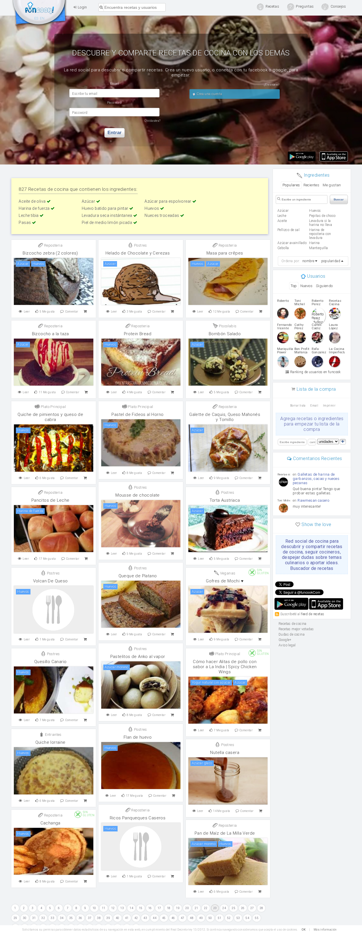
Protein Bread (137, 333)
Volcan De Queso (50, 581)
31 (34, 918)
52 (229, 918)
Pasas (25, 222)
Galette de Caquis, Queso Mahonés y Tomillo (224, 417)
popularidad (330, 261)
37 (90, 918)
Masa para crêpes (224, 253)
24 (224, 908)
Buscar (339, 199)
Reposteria (53, 245)
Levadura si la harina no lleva (320, 223)
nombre (308, 261)
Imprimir (329, 405)
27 (252, 908)
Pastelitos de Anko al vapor (137, 656)
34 (62, 918)
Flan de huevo (138, 737)
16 (150, 908)
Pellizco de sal (288, 230)
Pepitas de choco (322, 216)
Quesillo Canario (50, 661)
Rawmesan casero (313, 500)
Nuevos (306, 286)
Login (82, 7)
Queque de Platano (137, 575)
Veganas (227, 573)
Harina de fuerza (35, 208)
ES (36, 18)
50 (210, 918)
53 (238, 918)
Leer (27, 311)
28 (261, 908)
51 (219, 918)
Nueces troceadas (162, 215)
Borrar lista (298, 405)
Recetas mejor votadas (296, 629)
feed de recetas (312, 614)
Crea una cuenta (209, 94)
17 (159, 908)
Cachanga (50, 823)
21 (196, 908)
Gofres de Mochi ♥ (225, 581)
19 (178, 908)
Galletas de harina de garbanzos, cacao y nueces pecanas (316, 478)
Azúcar (89, 201)
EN (42, 18)
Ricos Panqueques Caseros (138, 817)
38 (99, 918)
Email (314, 405)
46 (173, 918)
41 (127, 918)
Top (294, 286)
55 (256, 918)
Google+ (285, 640)
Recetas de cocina (39, 13)
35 (71, 918)
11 (103, 908)
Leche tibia (29, 215)
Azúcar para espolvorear (168, 201)
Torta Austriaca (225, 500)
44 (154, 918)
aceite (282, 221)
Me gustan (332, 185)
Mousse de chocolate (137, 495)
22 (206, 908)
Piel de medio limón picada (107, 222)
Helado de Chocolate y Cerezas (137, 253)
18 (169, 908)
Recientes (311, 185)
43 (145, 918)
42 (136, 918)
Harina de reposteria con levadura (320, 234)
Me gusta (47, 311)
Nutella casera (224, 752)
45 (164, 918)
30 (25, 918)
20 (187, 908)
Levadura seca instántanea (107, 215)
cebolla (283, 248)
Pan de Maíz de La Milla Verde (225, 833)
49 (201, 918)
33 (52, 918)
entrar (114, 132)
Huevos (152, 208)
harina (314, 243)
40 (117, 918)
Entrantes (53, 734)
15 (141, 908)
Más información (325, 929)
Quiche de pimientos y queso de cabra (50, 417)
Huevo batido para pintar (105, 208)
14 (131, 908)
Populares (291, 185)
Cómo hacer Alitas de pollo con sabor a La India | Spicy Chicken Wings (225, 666)
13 (122, 908)
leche (281, 216)
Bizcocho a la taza (50, 333)
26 (243, 908)
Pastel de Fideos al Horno (137, 414)
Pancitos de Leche (50, 500)
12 (113, 908)
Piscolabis (227, 326)
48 (191, 918)
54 (247, 918)
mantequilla (318, 248)
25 (233, 908)
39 (108, 918)
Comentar (71, 311)
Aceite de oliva (32, 201)
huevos (315, 211)
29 (15, 918)
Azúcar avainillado (292, 243)
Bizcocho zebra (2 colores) (50, 253)
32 (43, 918)
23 (215, 908)
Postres (140, 245)
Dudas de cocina (292, 634)
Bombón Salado (225, 333)
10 (94, 908)
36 (80, 918)
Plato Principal (53, 407)
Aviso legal (287, 645)
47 (182, 918)
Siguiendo (324, 286)
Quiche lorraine (50, 742)
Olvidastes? (152, 120)
